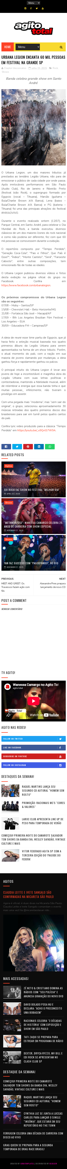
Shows (5, 72)
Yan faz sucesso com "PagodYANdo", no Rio (31, 563)
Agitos (8, 466)
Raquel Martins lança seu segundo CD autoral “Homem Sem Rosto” (43, 790)
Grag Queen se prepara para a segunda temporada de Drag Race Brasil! (28, 1147)
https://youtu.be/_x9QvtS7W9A (36, 430)
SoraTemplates (27, 1163)
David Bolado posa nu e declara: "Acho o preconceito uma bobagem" (43, 1008)
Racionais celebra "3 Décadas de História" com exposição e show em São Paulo (43, 1025)
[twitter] (36, 8)
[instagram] (25, 8)
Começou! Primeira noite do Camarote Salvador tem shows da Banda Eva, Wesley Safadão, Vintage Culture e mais (33, 839)
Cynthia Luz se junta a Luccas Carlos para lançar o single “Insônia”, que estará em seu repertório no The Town (43, 1119)
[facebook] (31, 8)
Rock (55, 68)
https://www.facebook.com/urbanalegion (25, 285)
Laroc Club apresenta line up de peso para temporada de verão (42, 821)
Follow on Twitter (13, 738)
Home (7, 47)
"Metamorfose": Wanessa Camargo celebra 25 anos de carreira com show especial (33, 524)
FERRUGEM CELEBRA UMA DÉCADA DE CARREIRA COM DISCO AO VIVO (33, 1135)
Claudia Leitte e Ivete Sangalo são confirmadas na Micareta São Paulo (28, 894)
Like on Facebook (12, 747)
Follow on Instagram (14, 765)
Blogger (53, 1163)
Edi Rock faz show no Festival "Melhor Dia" (31, 490)
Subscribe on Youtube (15, 756)
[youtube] (43, 8)
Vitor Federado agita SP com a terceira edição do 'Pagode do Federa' (41, 855)
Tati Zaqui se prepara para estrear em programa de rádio (43, 1039)
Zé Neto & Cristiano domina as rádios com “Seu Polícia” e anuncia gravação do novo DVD (43, 992)
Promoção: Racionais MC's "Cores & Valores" (43, 805)
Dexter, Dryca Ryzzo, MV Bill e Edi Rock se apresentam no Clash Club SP (43, 1057)
